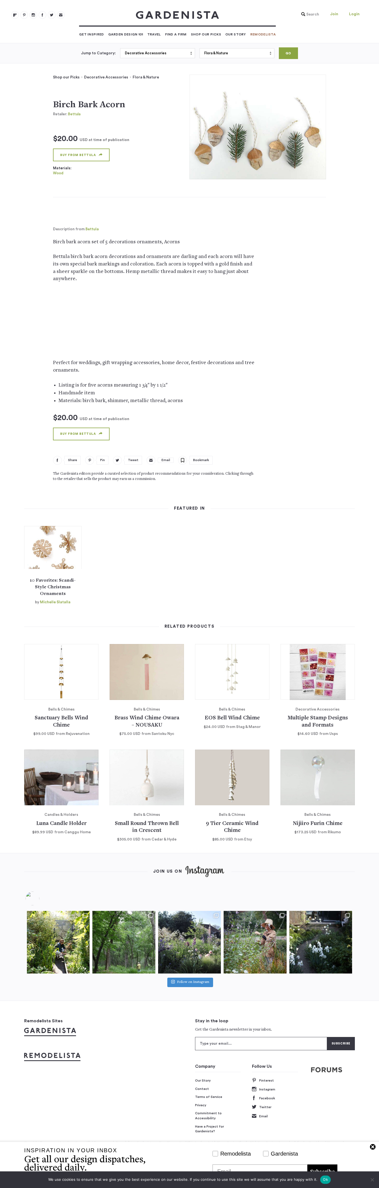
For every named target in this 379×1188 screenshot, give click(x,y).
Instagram (267, 1089)
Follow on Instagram (193, 982)
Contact (202, 1088)
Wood (58, 173)
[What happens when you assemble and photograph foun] (123, 942)
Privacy (200, 1105)
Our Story (235, 34)
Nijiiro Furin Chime (317, 824)
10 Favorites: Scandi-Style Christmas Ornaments (53, 587)
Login (354, 14)
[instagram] (33, 15)
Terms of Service (208, 1096)
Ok (325, 1179)
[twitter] (51, 15)
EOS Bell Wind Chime (232, 718)
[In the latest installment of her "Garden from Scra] (189, 942)
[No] (372, 1179)
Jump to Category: (98, 53)
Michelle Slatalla (55, 602)
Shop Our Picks (206, 34)
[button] (309, 14)
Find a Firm (176, 34)
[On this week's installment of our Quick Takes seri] (255, 942)
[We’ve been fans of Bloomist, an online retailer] (58, 942)
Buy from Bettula (78, 155)
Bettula (74, 114)
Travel (154, 34)
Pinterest (266, 1080)
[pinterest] (24, 15)
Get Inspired (91, 34)
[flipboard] (15, 15)
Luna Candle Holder (61, 824)
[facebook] (42, 15)
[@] (41, 898)
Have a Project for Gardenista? (209, 1129)
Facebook (267, 1098)
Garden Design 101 (125, 34)
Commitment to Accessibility (208, 1116)
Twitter (265, 1107)
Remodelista (263, 34)
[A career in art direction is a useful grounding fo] (320, 942)
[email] (61, 15)
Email (263, 1116)
